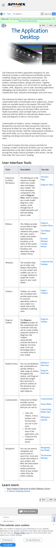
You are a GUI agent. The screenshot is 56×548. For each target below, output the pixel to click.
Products (6, 517)
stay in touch (29, 511)
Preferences (7, 540)
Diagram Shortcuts (45, 372)
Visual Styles (46, 404)
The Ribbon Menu (45, 232)
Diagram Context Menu (47, 224)
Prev (43, 25)
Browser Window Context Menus (44, 243)
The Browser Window (46, 457)
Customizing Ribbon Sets (46, 410)
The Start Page (44, 178)
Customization (47, 399)
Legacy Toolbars (44, 291)
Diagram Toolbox (44, 320)
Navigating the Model (45, 449)
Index (9, 14)
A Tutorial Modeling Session (18, 491)
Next (50, 25)
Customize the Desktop (47, 263)
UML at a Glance (8, 521)
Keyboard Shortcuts (45, 364)
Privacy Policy (19, 533)
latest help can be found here (27, 21)
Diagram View (47, 185)
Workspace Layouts (45, 418)
